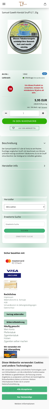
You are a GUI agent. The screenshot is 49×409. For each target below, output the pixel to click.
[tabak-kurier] (24, 4)
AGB (5, 302)
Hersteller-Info (10, 165)
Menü (4, 4)
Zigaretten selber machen (16, 341)
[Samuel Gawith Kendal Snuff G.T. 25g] (25, 36)
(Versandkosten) (39, 78)
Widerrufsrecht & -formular (15, 300)
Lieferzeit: (6, 78)
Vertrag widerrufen (15, 314)
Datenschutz (9, 307)
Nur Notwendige (24, 397)
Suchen (24, 230)
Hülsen (7, 338)
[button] (6, 113)
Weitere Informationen (24, 403)
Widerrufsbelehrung (16, 322)
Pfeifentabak (10, 332)
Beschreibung (9, 143)
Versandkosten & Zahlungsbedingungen (20, 305)
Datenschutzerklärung (10, 384)
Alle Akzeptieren (24, 389)
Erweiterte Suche (24, 236)
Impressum (8, 297)
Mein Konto (9, 329)
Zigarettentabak (11, 335)
